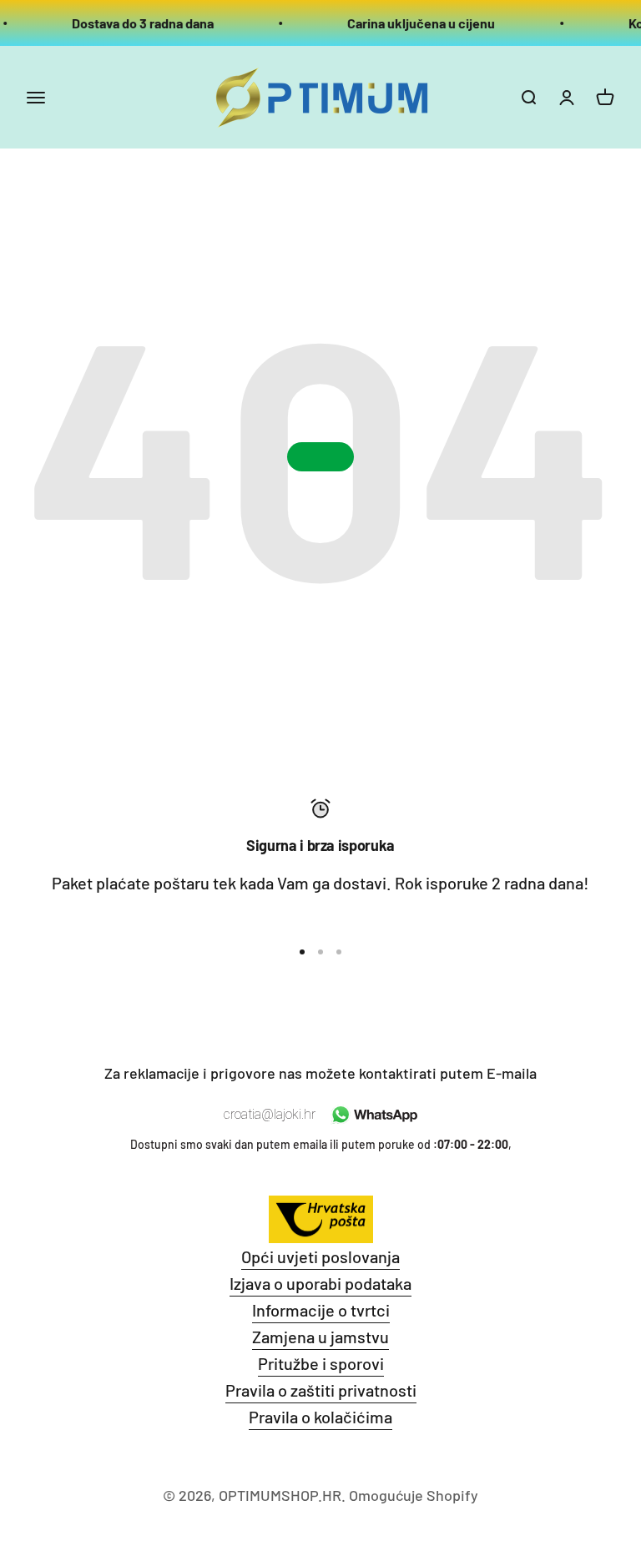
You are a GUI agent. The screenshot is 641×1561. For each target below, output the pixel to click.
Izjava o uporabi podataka (320, 1283)
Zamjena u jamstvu (320, 1337)
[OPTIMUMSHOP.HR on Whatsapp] (372, 1114)
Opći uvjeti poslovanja (320, 1256)
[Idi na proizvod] (302, 951)
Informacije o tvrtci (321, 1310)
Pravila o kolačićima (320, 1417)
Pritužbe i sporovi (321, 1363)
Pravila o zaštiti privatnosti (320, 1390)
